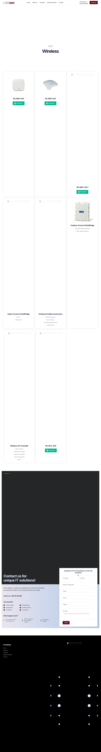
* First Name (65, 578)
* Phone (64, 597)
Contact (61, 2)
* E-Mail (64, 591)
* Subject (65, 604)
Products (42, 2)
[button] (83, 2)
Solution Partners (52, 2)
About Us (34, 2)
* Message (65, 611)
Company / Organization (68, 584)
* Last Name (82, 578)
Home (28, 2)
